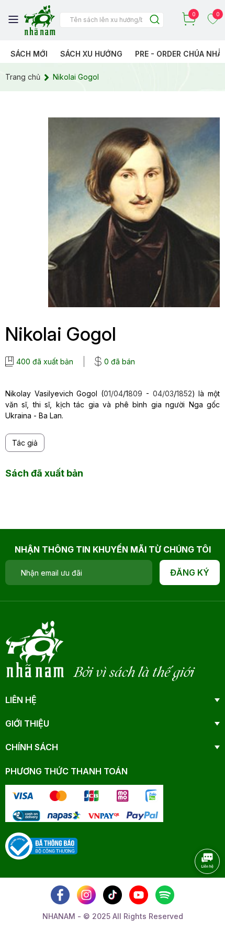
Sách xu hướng (91, 53)
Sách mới (29, 53)
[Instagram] (86, 894)
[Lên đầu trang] (196, 890)
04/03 (163, 393)
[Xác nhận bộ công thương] (41, 845)
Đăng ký (189, 572)
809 (135, 393)
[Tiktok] (112, 894)
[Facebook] (60, 894)
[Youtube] (138, 894)
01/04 (113, 393)
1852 (184, 393)
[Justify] (154, 20)
